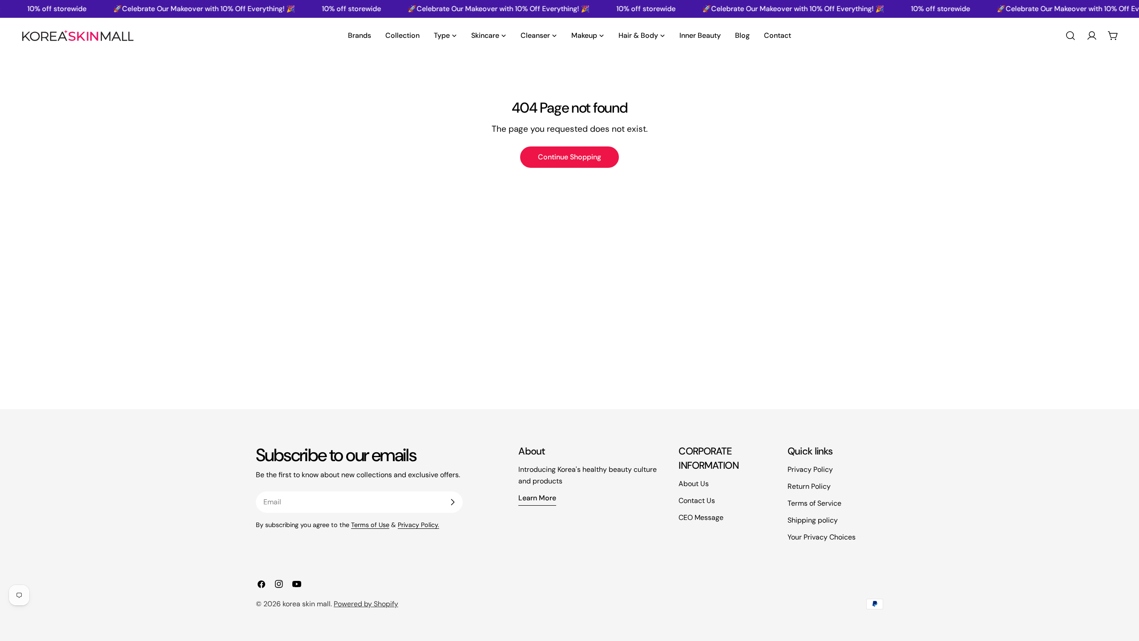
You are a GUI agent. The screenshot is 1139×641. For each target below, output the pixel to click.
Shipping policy (813, 520)
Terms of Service (814, 503)
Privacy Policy (810, 469)
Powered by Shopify (366, 604)
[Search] (1070, 36)
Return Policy (809, 486)
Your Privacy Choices (822, 537)
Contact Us (697, 500)
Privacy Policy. (418, 525)
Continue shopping (569, 157)
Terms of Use (370, 525)
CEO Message (701, 517)
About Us (694, 483)
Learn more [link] (537, 498)
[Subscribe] (452, 502)
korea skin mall (307, 604)
